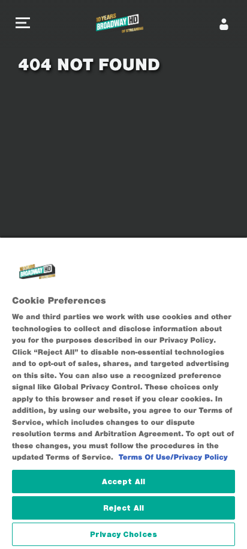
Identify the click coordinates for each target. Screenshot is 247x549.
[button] (23, 24)
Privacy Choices (123, 534)
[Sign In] (224, 24)
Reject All (123, 508)
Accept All (123, 481)
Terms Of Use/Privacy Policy (173, 457)
